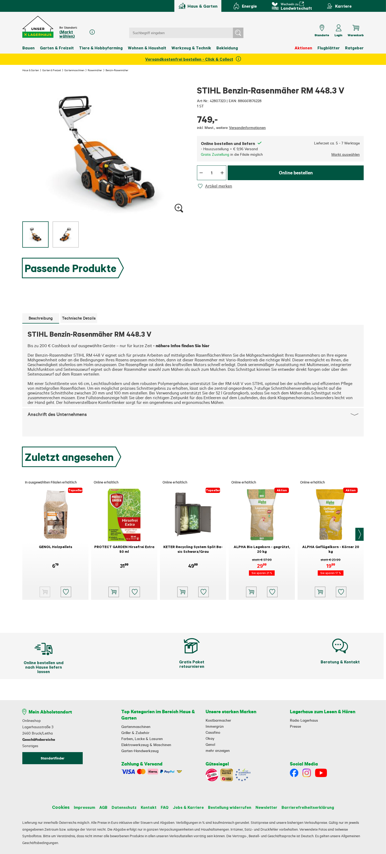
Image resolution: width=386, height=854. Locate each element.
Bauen (28, 47)
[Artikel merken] (201, 186)
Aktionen (303, 47)
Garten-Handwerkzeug (140, 750)
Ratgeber (354, 47)
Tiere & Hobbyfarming (101, 47)
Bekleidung (227, 47)
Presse (295, 726)
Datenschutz (124, 807)
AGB (103, 807)
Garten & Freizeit (57, 47)
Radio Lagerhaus (304, 720)
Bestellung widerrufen (229, 807)
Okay (210, 738)
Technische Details (79, 318)
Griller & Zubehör (135, 732)
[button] (38, 27)
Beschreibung (41, 318)
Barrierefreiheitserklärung (307, 807)
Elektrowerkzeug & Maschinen (146, 744)
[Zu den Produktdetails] (45, 592)
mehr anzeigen (218, 750)
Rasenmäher (95, 70)
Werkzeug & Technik (191, 47)
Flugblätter (328, 47)
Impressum (84, 807)
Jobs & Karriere (188, 807)
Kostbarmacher (218, 720)
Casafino (213, 732)
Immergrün (215, 726)
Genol (210, 744)
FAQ (165, 807)
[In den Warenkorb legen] (113, 592)
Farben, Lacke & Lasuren (142, 738)
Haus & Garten (30, 70)
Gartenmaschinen (74, 70)
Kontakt (149, 807)
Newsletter (266, 807)
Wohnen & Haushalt (147, 47)
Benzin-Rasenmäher (117, 70)
